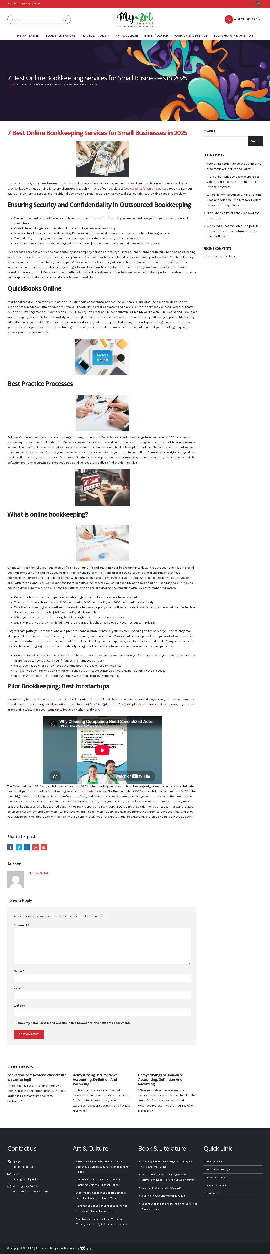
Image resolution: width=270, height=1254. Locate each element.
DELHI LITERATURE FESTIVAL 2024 (161, 1187)
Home (11, 84)
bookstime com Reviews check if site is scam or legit (36, 1077)
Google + (35, 847)
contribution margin (93, 791)
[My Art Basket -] (135, 19)
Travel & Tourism (95, 35)
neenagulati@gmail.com (27, 1179)
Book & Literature (60, 35)
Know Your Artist (216, 1185)
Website (19, 1005)
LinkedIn (27, 847)
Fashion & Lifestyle (191, 35)
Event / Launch (156, 35)
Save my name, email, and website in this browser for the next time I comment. (74, 1023)
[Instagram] (258, 4)
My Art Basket (28, 35)
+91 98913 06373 (248, 19)
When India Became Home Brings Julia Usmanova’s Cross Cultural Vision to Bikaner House (233, 231)
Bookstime (108, 437)
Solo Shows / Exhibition (233, 35)
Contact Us (213, 1193)
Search (209, 131)
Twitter (19, 847)
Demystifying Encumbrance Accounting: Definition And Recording (95, 1080)
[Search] (64, 19)
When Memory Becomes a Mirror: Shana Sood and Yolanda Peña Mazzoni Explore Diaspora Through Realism (234, 200)
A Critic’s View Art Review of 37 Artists (163, 1195)
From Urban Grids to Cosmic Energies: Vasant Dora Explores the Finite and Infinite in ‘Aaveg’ (233, 182)
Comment (21, 925)
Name (19, 971)
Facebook (10, 847)
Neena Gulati (38, 873)
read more (14, 1101)
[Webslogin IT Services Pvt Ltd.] (88, 1248)
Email (44, 847)
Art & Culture (127, 35)
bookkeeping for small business (146, 188)
